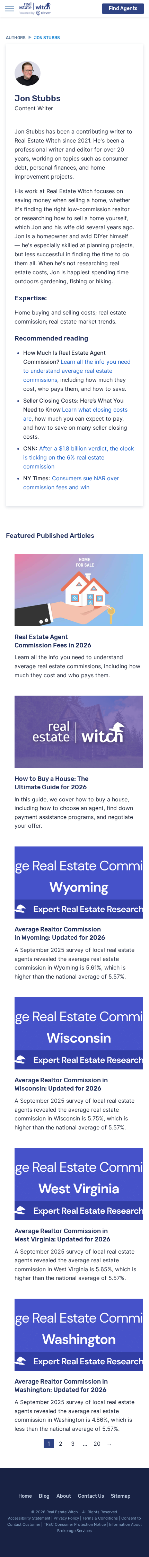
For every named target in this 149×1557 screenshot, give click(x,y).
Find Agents (123, 8)
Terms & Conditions (100, 1518)
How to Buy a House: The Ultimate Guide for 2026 (51, 783)
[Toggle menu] (10, 9)
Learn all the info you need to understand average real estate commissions (77, 370)
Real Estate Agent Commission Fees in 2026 (53, 641)
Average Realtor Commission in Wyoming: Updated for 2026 (60, 933)
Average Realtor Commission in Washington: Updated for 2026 (61, 1386)
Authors (16, 37)
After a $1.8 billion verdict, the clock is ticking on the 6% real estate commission (78, 457)
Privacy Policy (66, 1518)
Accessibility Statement (29, 1518)
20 (97, 1443)
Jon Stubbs (47, 37)
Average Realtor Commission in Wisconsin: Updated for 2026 (61, 1084)
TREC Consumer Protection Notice (75, 1524)
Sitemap (121, 1496)
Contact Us (91, 1496)
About (63, 1496)
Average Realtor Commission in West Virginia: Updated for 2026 (62, 1235)
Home (25, 1496)
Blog (44, 1496)
